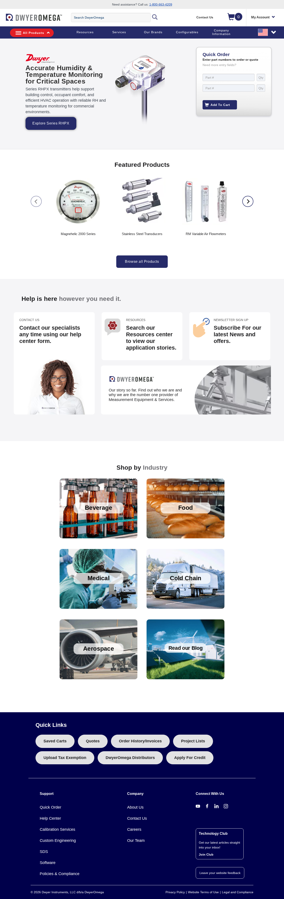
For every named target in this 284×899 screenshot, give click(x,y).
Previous (36, 201)
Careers (134, 829)
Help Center (50, 818)
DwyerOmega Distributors (130, 757)
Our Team (136, 840)
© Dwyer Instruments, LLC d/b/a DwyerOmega (67, 892)
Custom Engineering (58, 840)
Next (247, 201)
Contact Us (204, 17)
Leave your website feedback (220, 873)
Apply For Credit (189, 757)
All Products (33, 33)
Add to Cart (220, 105)
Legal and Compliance (237, 892)
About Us (135, 807)
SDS (44, 851)
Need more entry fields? (219, 65)
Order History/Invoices (140, 741)
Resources (85, 32)
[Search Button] (155, 17)
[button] (267, 32)
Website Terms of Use (203, 892)
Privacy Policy (175, 892)
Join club (206, 854)
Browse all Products (142, 261)
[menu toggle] (2, 19)
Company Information (221, 32)
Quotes (93, 741)
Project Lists (193, 741)
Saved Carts (55, 741)
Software (47, 862)
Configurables (187, 32)
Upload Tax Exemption (64, 757)
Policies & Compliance (59, 874)
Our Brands (153, 32)
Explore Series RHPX (50, 123)
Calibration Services (57, 829)
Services (119, 32)
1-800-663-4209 (160, 4)
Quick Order (50, 807)
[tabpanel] (142, 94)
